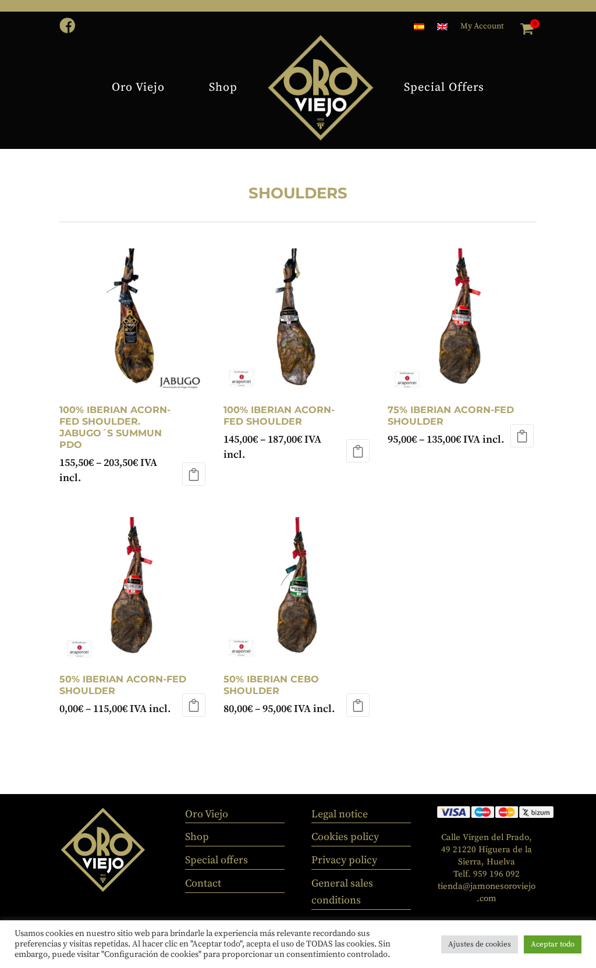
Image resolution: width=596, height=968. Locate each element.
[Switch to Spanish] (419, 29)
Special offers (216, 860)
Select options (522, 435)
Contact (298, 164)
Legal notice (339, 814)
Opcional (193, 474)
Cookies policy (345, 837)
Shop (223, 87)
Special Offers (444, 87)
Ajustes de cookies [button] (479, 944)
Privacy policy (344, 860)
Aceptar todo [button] (552, 944)
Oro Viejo (138, 87)
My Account (482, 26)
